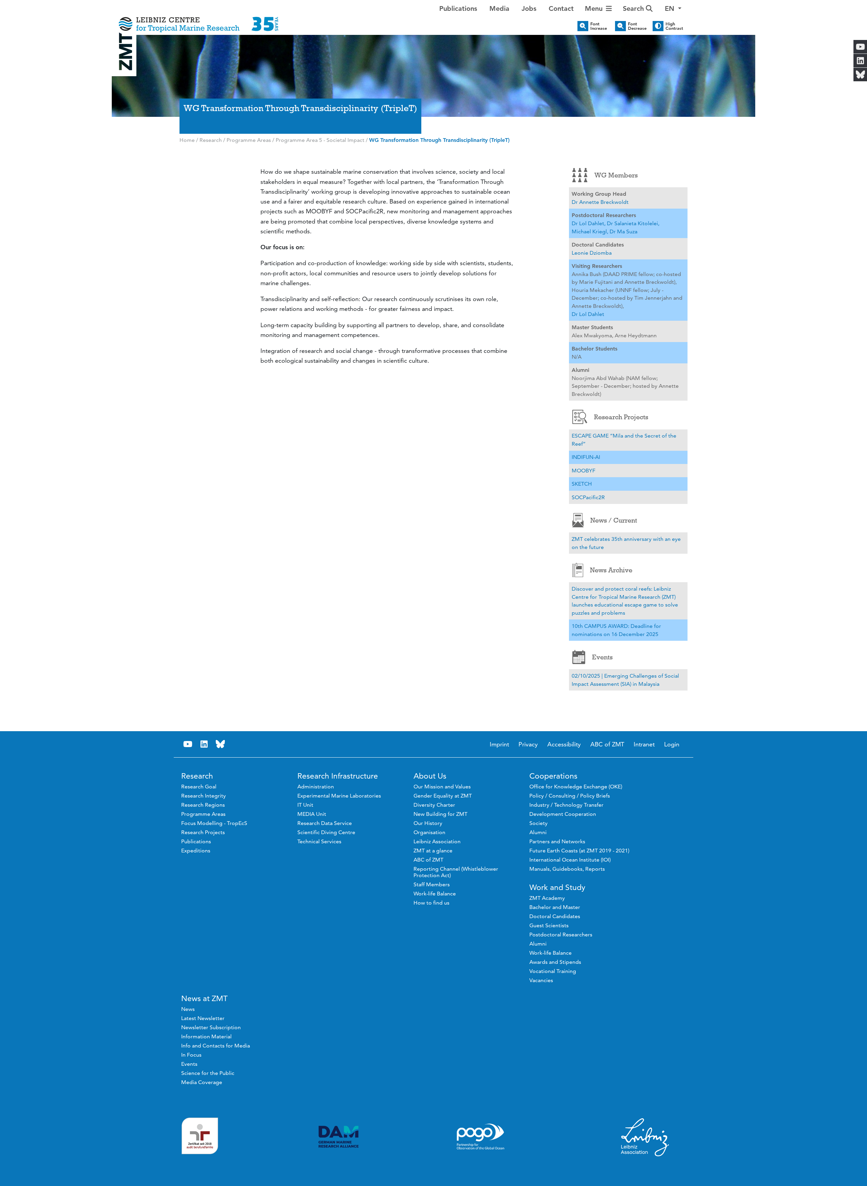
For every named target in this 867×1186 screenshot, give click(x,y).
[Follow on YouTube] (187, 744)
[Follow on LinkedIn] (204, 744)
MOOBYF (583, 470)
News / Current (613, 520)
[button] (673, 8)
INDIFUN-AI (586, 457)
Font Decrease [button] (637, 26)
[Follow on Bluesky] (220, 744)
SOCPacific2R (588, 497)
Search (634, 8)
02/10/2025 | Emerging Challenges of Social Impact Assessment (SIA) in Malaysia (625, 680)
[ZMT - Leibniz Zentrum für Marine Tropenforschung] (198, 19)
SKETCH (582, 484)
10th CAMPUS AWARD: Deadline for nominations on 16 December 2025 (616, 630)
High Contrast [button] (674, 26)
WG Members (616, 175)
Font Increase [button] (598, 26)
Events (602, 657)
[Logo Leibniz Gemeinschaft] (645, 1137)
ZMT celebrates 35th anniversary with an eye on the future (626, 543)
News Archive (611, 570)
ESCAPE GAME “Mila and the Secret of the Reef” (624, 439)
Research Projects (621, 417)
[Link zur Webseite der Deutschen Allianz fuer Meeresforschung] (338, 1137)
